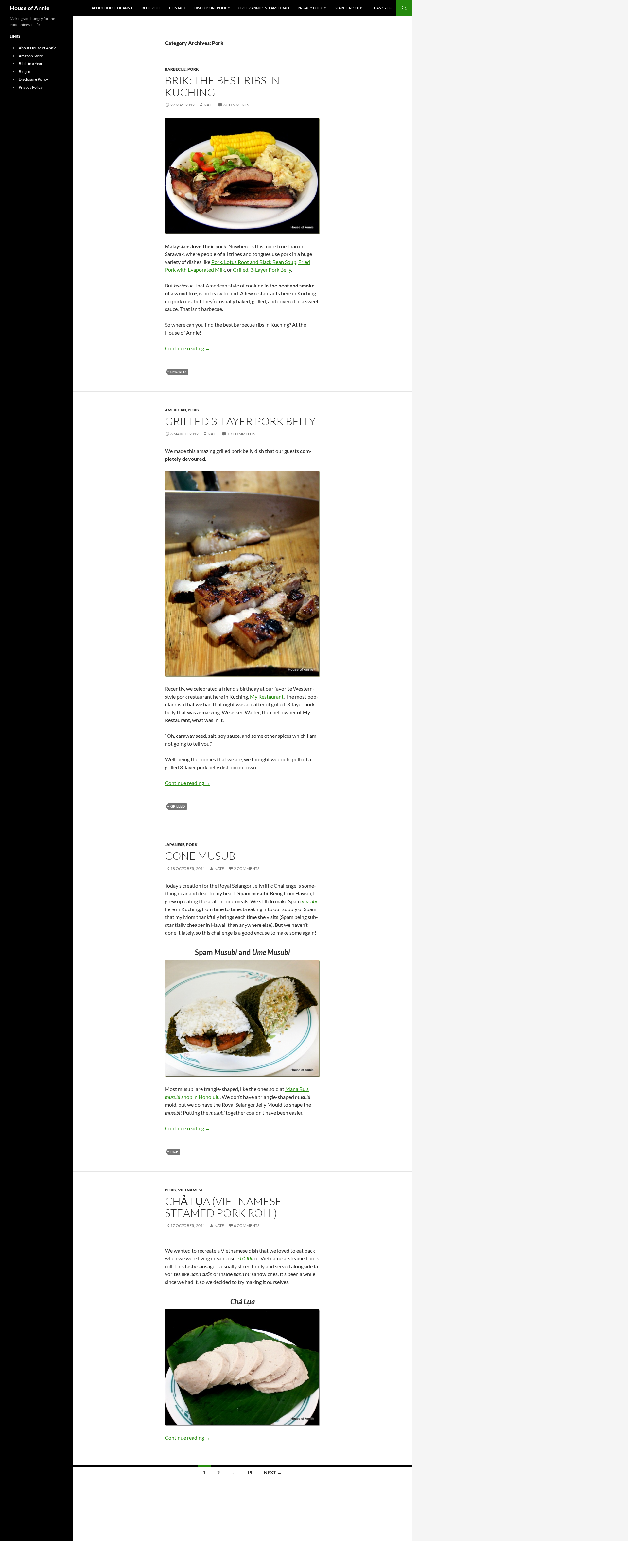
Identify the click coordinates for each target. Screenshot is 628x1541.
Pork (193, 69)
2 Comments (246, 868)
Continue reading (187, 348)
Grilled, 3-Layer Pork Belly (262, 270)
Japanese (174, 844)
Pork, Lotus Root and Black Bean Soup (253, 262)
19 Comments (241, 433)
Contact (177, 8)
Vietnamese (190, 1189)
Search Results (349, 8)
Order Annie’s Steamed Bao (263, 8)
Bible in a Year (31, 63)
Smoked (178, 372)
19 (249, 1472)
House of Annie (30, 7)
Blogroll (151, 8)
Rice (174, 1152)
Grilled (177, 806)
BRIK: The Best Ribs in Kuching (222, 86)
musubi (309, 901)
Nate (209, 104)
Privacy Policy (312, 8)
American (175, 409)
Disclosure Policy (212, 8)
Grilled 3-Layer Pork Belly (240, 421)
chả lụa (245, 1258)
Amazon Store (31, 55)
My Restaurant (267, 696)
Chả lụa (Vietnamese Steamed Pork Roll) (223, 1207)
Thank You (382, 8)
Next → (273, 1472)
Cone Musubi (202, 855)
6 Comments (236, 104)
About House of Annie (112, 8)
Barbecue (175, 69)
